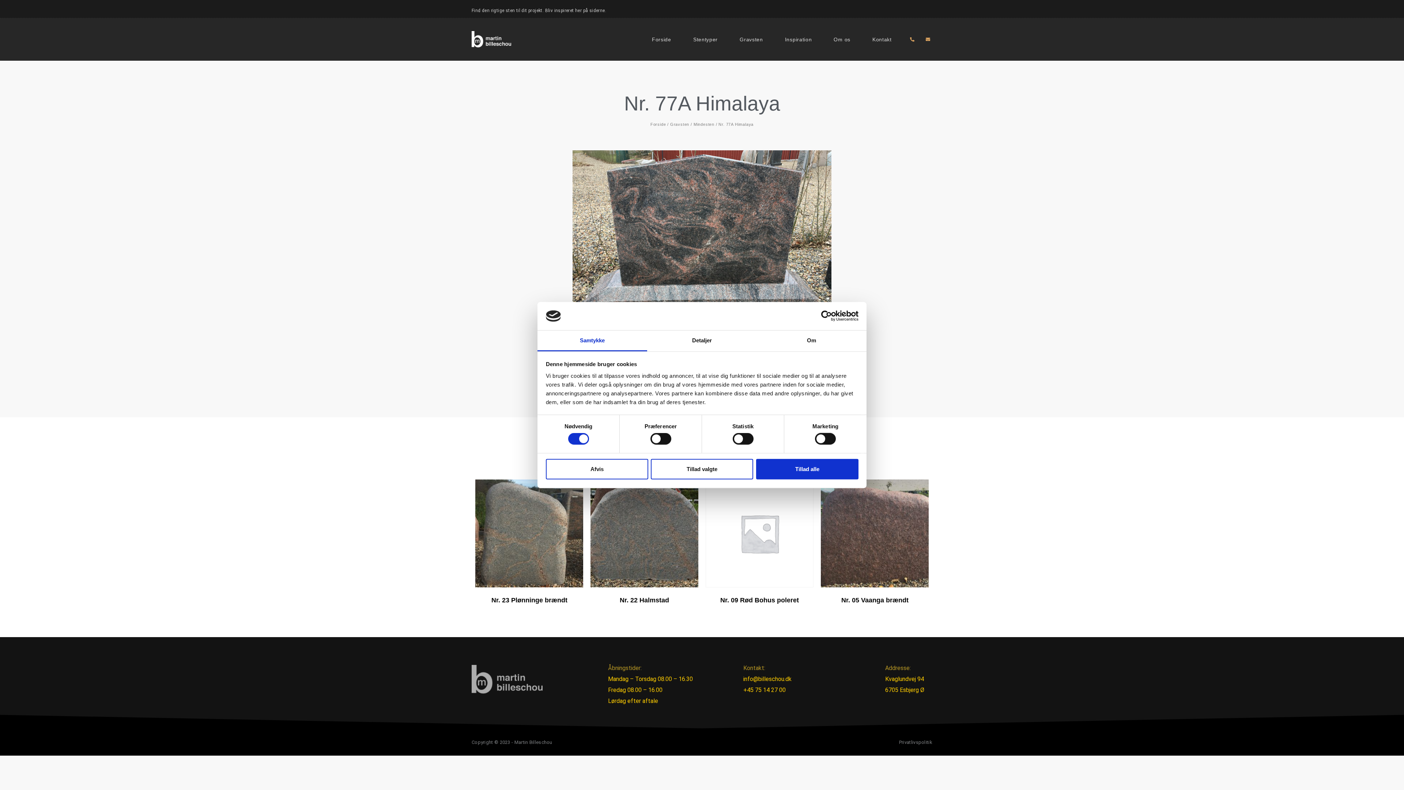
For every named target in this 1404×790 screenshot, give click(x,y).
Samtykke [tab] (592, 340)
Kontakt (882, 39)
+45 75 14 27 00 (764, 689)
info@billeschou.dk (767, 679)
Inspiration (798, 39)
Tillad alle (807, 469)
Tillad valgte (702, 469)
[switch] (660, 439)
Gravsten (751, 39)
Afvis (597, 469)
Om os (842, 39)
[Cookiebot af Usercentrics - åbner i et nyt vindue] (826, 316)
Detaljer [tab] (702, 340)
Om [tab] (811, 340)
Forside (661, 39)
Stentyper (705, 39)
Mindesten (704, 124)
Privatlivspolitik (915, 742)
